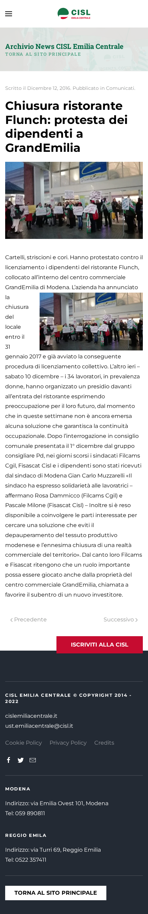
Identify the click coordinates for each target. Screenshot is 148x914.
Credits (104, 742)
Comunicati (120, 88)
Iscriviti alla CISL (99, 644)
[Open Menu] (8, 14)
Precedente (30, 619)
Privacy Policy (68, 742)
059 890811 (30, 813)
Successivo (119, 619)
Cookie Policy (23, 742)
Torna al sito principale (43, 54)
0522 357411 (30, 860)
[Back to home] (74, 14)
